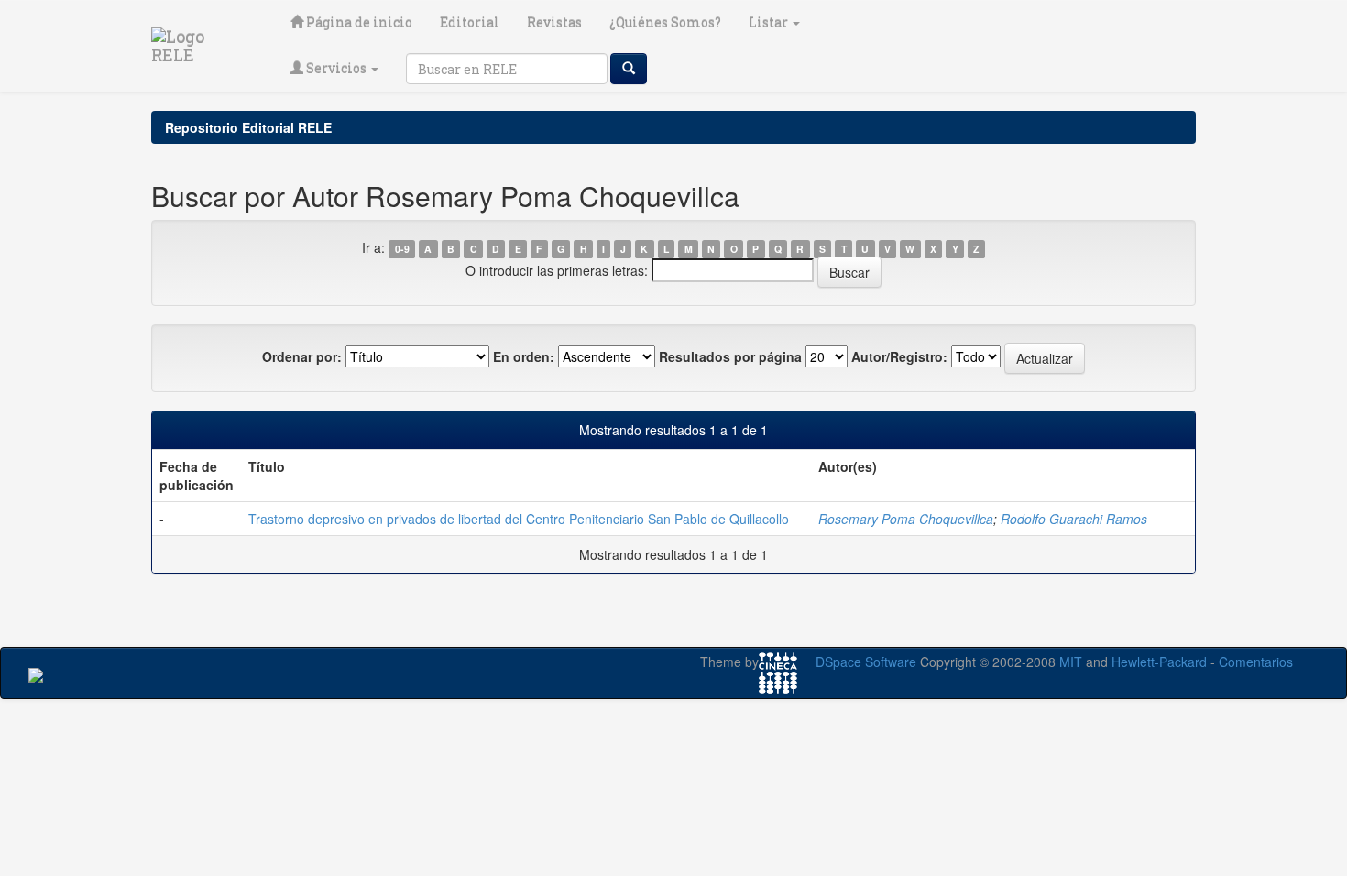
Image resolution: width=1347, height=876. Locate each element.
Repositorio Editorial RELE (248, 127)
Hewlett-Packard (1159, 661)
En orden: (523, 356)
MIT (1070, 661)
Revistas (554, 22)
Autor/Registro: (899, 356)
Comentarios (1256, 661)
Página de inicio (357, 22)
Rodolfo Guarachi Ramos (1074, 518)
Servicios (336, 68)
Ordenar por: (302, 356)
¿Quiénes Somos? (665, 22)
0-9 (402, 249)
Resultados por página (730, 356)
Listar (770, 22)
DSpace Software (866, 661)
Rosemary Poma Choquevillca (905, 518)
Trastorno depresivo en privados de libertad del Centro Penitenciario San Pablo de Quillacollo (518, 518)
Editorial (469, 22)
